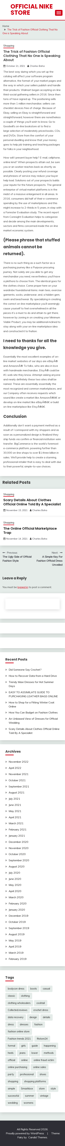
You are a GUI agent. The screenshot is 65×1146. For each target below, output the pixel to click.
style (53, 1088)
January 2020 (17, 909)
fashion (38, 1024)
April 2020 (15, 891)
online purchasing (17, 1067)
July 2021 (14, 798)
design (33, 1017)
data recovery (16, 1017)
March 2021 (16, 823)
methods (49, 1052)
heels (11, 1052)
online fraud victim (44, 1060)
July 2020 (14, 872)
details (46, 1017)
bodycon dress (16, 988)
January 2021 (17, 835)
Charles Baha (37, 65)
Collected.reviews (17, 1010)
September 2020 (19, 860)
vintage (44, 1095)
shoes (43, 1074)
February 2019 (17, 959)
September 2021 (19, 786)
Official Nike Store (31, 9)
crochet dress (40, 1010)
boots (33, 988)
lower (35, 1052)
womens (28, 1102)
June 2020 (15, 879)
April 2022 (15, 768)
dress (11, 1024)
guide (35, 1045)
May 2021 (15, 811)
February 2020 (17, 903)
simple (11, 1088)
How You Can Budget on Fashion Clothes (33, 712)
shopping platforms (35, 1081)
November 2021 (18, 774)
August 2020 (16, 866)
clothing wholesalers (19, 1003)
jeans (23, 1052)
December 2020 (18, 842)
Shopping (8, 45)
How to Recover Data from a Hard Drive (33, 675)
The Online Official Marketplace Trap (30, 530)
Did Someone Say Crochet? (25, 669)
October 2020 (17, 854)
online (24, 1060)
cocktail (40, 1003)
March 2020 (16, 897)
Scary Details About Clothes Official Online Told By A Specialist (32, 502)
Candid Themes (37, 1137)
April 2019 (15, 946)
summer (29, 1095)
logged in (23, 587)
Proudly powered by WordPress (25, 1133)
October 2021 (17, 780)
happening (50, 1045)
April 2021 (15, 817)
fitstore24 (42, 1038)
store (42, 1088)
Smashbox (27, 1088)
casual (46, 988)
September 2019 (19, 928)
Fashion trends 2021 (19, 1038)
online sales (39, 1067)
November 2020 (18, 848)
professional (27, 1074)
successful (13, 1095)
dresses (24, 1024)
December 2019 (18, 915)
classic (11, 995)
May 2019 (15, 940)
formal (11, 1045)
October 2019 (17, 922)
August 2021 (16, 792)
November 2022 (18, 761)
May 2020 (15, 885)
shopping (13, 1081)
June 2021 (15, 805)
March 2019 (16, 952)
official (11, 1060)
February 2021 (17, 829)
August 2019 (16, 934)
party (11, 1074)
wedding (13, 1102)
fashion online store (19, 1031)
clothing (25, 995)
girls (23, 1045)
